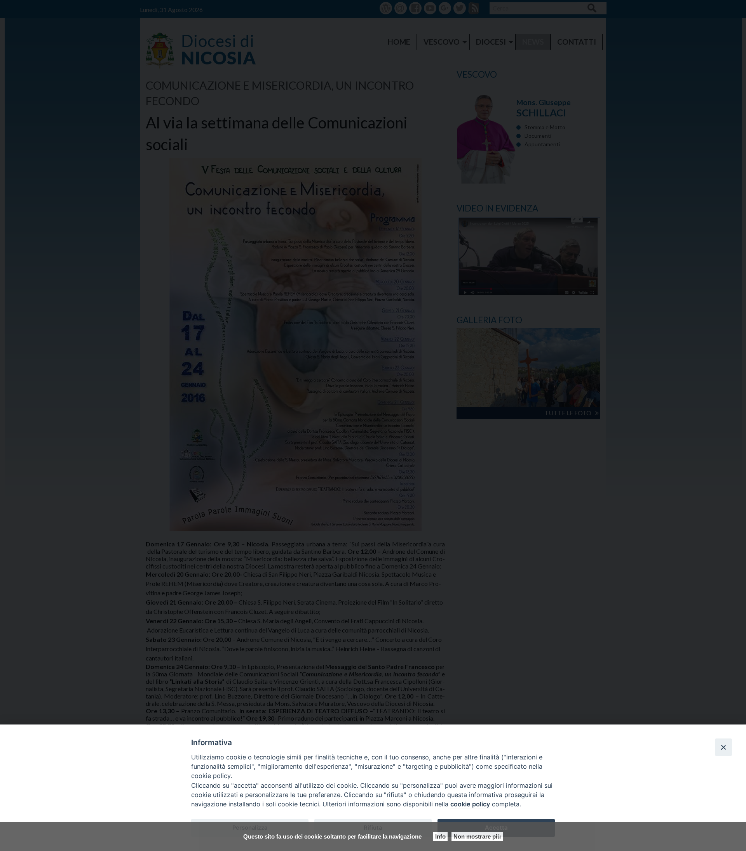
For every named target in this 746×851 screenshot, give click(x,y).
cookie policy (470, 804)
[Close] (723, 747)
